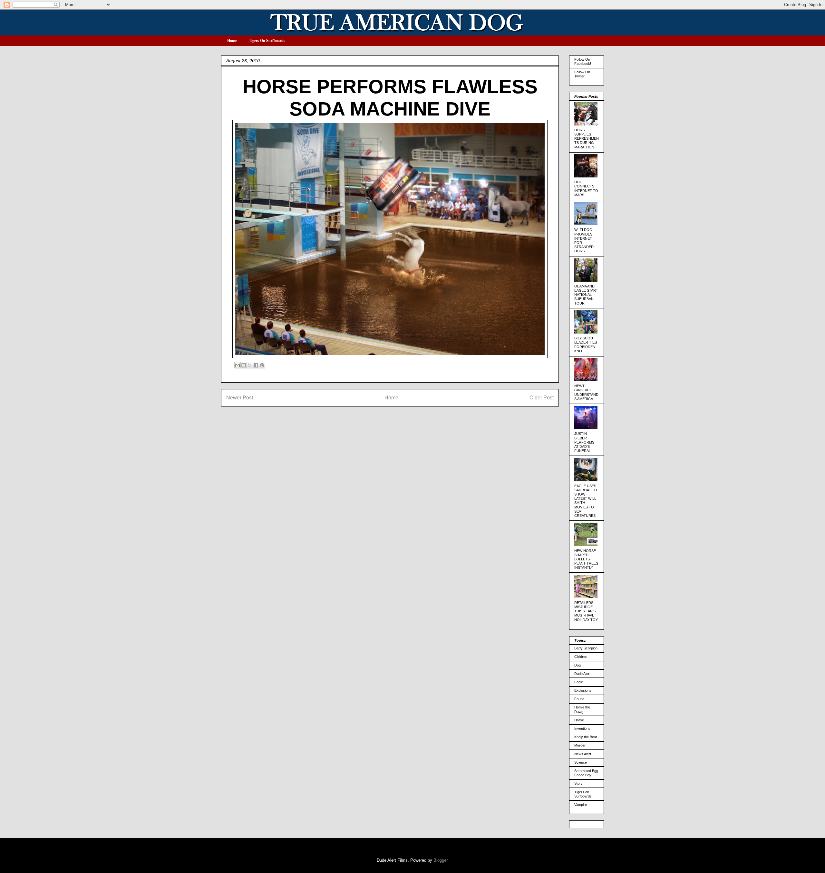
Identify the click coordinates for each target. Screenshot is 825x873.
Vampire (580, 805)
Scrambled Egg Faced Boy (586, 773)
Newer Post (239, 397)
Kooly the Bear (585, 737)
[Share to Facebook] (256, 365)
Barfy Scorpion (585, 648)
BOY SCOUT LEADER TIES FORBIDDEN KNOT (585, 344)
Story (578, 783)
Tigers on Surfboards (583, 794)
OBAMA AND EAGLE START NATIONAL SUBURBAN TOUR (586, 294)
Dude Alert (582, 674)
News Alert (582, 754)
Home (232, 40)
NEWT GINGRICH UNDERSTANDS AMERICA (586, 392)
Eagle (578, 682)
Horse (579, 720)
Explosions (582, 690)
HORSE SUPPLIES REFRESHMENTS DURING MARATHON (586, 138)
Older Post (541, 397)
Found (579, 699)
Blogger (440, 860)
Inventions (582, 728)
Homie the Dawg (582, 709)
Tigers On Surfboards (267, 40)
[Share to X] (250, 365)
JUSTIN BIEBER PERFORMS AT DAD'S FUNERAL (584, 442)
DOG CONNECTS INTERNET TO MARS (586, 188)
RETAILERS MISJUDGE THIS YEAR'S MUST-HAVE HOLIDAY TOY (586, 611)
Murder (580, 745)
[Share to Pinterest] (262, 365)
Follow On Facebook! (582, 61)
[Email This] (237, 365)
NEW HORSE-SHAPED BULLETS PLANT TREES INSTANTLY (586, 559)
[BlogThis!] (243, 365)
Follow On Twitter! (582, 74)
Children (580, 656)
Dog (577, 665)
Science (580, 762)
